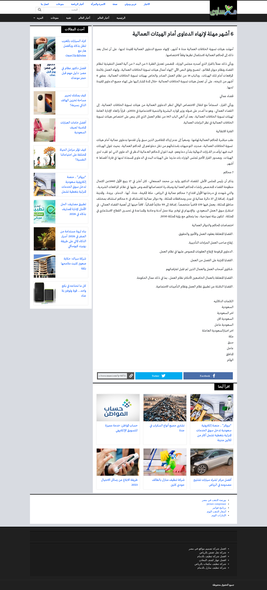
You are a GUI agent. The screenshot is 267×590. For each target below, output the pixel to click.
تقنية (68, 18)
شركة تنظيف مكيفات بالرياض (210, 564)
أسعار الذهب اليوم (216, 511)
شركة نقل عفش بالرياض (212, 552)
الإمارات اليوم (219, 515)
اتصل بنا (45, 4)
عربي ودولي (131, 4)
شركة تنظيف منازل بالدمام (211, 567)
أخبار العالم (103, 18)
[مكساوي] (223, 10)
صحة (115, 4)
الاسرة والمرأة (98, 4)
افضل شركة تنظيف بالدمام (211, 556)
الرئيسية (121, 18)
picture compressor (216, 504)
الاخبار (147, 4)
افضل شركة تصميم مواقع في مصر (207, 548)
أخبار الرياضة (77, 4)
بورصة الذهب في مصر (214, 500)
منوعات (60, 4)
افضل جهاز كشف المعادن (212, 560)
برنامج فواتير (219, 507)
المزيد (40, 18)
